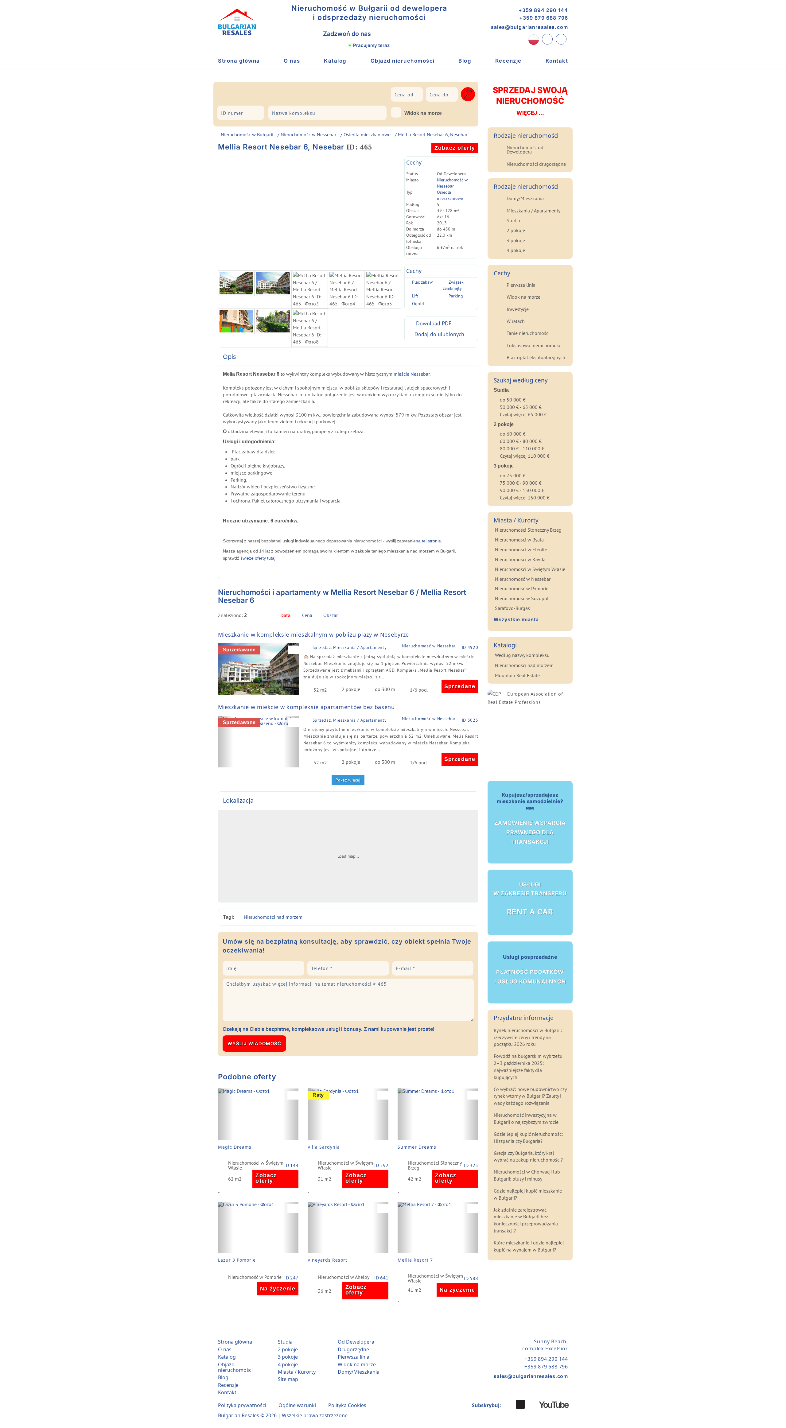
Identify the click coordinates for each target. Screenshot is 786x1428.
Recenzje (508, 61)
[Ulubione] (561, 39)
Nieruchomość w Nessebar (308, 134)
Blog (464, 61)
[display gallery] (474, 616)
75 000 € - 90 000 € (521, 483)
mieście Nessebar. (412, 374)
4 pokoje (516, 250)
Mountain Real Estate (517, 675)
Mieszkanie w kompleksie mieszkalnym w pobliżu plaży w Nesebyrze (313, 634)
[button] (225, 669)
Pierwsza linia (521, 285)
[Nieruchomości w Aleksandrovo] (237, 93)
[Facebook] (520, 1404)
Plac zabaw (422, 282)
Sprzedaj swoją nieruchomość (529, 100)
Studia (513, 220)
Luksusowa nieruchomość (534, 345)
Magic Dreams (234, 1147)
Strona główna (239, 61)
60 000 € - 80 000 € (521, 441)
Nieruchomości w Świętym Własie (255, 1165)
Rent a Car (530, 898)
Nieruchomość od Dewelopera (525, 149)
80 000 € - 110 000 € (522, 448)
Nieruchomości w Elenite (521, 549)
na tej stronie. (429, 540)
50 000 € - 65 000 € (521, 407)
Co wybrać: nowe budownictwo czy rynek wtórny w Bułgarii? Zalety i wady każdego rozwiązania (530, 1096)
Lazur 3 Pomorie (237, 1260)
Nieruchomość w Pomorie (255, 1277)
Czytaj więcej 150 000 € (525, 498)
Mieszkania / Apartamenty (533, 211)
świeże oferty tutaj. (258, 558)
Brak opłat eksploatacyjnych (536, 357)
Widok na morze (423, 113)
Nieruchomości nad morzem (273, 917)
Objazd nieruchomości (403, 61)
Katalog (335, 61)
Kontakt (557, 61)
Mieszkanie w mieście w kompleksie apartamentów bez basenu (306, 707)
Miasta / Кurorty (297, 1371)
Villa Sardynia (324, 1147)
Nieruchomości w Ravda (520, 559)
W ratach (516, 321)
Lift (415, 296)
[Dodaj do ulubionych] (294, 650)
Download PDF (433, 323)
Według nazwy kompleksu (522, 655)
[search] (468, 94)
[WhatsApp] (396, 34)
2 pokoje (516, 230)
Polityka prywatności (242, 1405)
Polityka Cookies (347, 1405)
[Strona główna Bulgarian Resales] (237, 22)
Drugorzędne (353, 1349)
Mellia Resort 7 (415, 1260)
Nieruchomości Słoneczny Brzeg (435, 1165)
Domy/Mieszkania (525, 198)
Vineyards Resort (327, 1260)
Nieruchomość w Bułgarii (247, 134)
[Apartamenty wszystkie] (293, 93)
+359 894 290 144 (543, 10)
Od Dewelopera (356, 1341)
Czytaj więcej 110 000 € (525, 456)
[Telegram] (410, 34)
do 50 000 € (513, 400)
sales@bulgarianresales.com (529, 27)
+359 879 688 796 (543, 18)
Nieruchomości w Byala (519, 540)
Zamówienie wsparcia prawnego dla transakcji (530, 818)
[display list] (464, 616)
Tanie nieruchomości (528, 333)
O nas (292, 61)
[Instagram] (508, 1404)
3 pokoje (516, 240)
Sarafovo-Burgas (512, 608)
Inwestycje (518, 309)
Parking (456, 296)
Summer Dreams (417, 1147)
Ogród (418, 303)
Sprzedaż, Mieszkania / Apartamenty (350, 647)
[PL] (533, 39)
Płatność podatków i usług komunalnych (530, 969)
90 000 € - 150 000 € (522, 490)
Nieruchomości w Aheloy (343, 1277)
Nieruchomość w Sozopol (522, 598)
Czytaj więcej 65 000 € (523, 414)
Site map (288, 1379)
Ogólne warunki (297, 1405)
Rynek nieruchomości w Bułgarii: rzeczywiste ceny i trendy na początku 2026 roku (528, 1037)
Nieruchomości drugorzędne (536, 164)
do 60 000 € (513, 434)
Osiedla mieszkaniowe (367, 134)
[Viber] (383, 33)
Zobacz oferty (454, 148)
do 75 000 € (513, 475)
